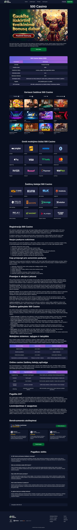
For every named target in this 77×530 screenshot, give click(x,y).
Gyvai (30, 96)
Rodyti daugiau (38, 444)
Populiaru (16, 96)
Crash (45, 96)
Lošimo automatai (59, 96)
